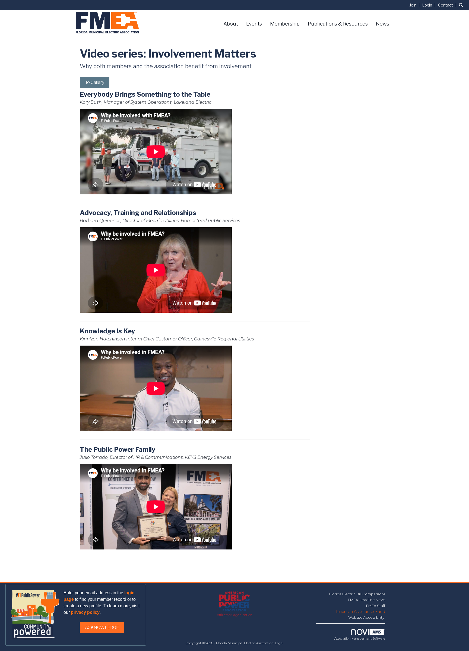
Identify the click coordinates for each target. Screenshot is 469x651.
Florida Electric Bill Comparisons (357, 594)
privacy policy (85, 612)
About (230, 24)
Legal (279, 643)
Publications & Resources (338, 24)
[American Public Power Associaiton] (235, 601)
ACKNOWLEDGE (102, 627)
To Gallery (94, 82)
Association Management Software (359, 638)
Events (254, 24)
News (382, 24)
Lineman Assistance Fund (360, 611)
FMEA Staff (375, 605)
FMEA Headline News (366, 600)
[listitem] (415, 5)
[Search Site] (462, 5)
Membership (285, 24)
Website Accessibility (366, 617)
